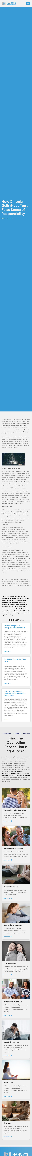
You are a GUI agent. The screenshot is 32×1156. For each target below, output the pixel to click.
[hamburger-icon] (28, 3)
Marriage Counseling (17, 771)
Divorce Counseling (7, 775)
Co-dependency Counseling (22, 775)
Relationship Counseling (9, 773)
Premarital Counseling (22, 773)
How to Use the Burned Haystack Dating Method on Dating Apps (15, 693)
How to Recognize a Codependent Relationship (14, 627)
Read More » (7, 651)
